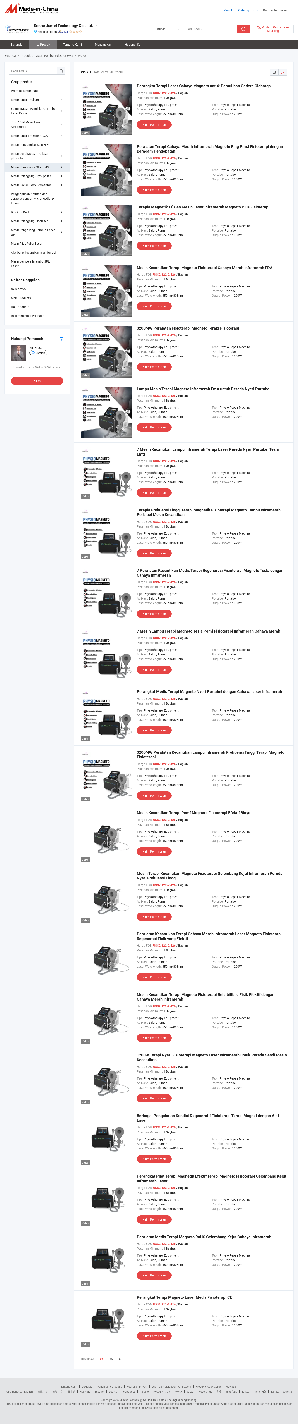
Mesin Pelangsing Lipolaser (29, 221)
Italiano (144, 1391)
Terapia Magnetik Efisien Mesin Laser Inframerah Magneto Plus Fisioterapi (203, 207)
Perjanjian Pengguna (109, 1386)
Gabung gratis (248, 10)
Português (129, 1391)
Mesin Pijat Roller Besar (27, 243)
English (28, 1391)
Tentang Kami (72, 44)
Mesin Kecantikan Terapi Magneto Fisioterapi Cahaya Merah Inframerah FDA (204, 267)
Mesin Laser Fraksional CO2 (30, 136)
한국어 (178, 1391)
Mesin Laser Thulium (25, 100)
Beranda (16, 44)
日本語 (71, 1391)
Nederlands (205, 1391)
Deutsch (113, 1391)
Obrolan (40, 352)
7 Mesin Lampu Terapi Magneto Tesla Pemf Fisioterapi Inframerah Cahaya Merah (208, 631)
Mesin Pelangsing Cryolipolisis (31, 176)
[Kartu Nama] (61, 339)
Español (99, 1391)
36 (111, 1359)
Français (85, 1391)
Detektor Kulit (20, 212)
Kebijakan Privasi (137, 1386)
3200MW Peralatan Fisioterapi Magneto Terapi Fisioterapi (188, 328)
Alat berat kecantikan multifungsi (33, 252)
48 (120, 1359)
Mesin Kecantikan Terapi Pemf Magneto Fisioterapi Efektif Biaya (193, 812)
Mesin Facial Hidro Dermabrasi (31, 185)
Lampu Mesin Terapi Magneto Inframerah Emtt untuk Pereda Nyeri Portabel (204, 389)
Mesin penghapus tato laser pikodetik (29, 155)
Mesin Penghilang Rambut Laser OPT (33, 232)
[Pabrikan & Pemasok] (32, 8)
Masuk (228, 10)
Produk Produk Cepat (208, 1386)
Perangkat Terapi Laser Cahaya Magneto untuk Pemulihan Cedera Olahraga (204, 86)
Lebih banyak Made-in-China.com (171, 1386)
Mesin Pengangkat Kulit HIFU (30, 145)
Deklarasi (87, 1386)
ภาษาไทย (231, 1391)
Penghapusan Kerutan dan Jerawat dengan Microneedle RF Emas (33, 198)
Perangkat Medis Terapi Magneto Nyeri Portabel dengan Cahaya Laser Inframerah (209, 691)
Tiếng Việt (260, 1391)
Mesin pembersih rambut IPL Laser (30, 263)
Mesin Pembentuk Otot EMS (30, 167)
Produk (45, 44)
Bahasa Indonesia (281, 1391)
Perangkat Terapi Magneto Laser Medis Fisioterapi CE (184, 1297)
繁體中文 (57, 1391)
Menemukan (103, 44)
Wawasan (231, 1386)
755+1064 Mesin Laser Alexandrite (26, 124)
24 (101, 1359)
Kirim (37, 381)
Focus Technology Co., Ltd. (136, 1400)
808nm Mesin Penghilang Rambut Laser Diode (34, 111)
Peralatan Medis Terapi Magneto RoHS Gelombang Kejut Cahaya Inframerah (204, 1237)
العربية (190, 1391)
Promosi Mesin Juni (24, 91)
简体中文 (42, 1391)
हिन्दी (219, 1391)
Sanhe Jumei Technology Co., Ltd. (63, 25)
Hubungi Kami (134, 44)
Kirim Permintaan (154, 124)
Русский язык (161, 1391)
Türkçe (245, 1391)
